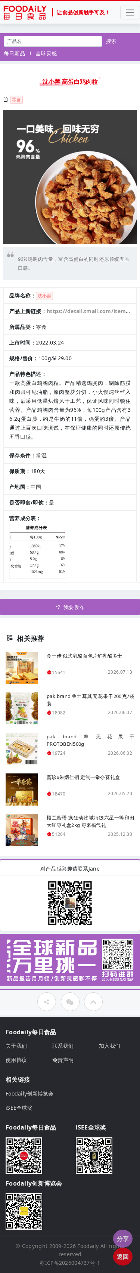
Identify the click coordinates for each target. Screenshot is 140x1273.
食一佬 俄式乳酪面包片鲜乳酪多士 (84, 655)
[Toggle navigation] (130, 12)
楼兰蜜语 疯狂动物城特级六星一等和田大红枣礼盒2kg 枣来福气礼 (90, 821)
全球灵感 (46, 53)
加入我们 (109, 1045)
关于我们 (16, 1045)
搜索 (111, 40)
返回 (123, 1256)
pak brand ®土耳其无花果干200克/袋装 (90, 700)
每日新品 (14, 53)
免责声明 (63, 1059)
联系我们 (63, 1045)
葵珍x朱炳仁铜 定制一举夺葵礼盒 (83, 777)
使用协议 (16, 1059)
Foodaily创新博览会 (30, 1093)
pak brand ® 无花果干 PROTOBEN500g (90, 740)
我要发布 (74, 607)
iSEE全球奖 (19, 1107)
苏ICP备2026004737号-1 (70, 1262)
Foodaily (88, 1245)
